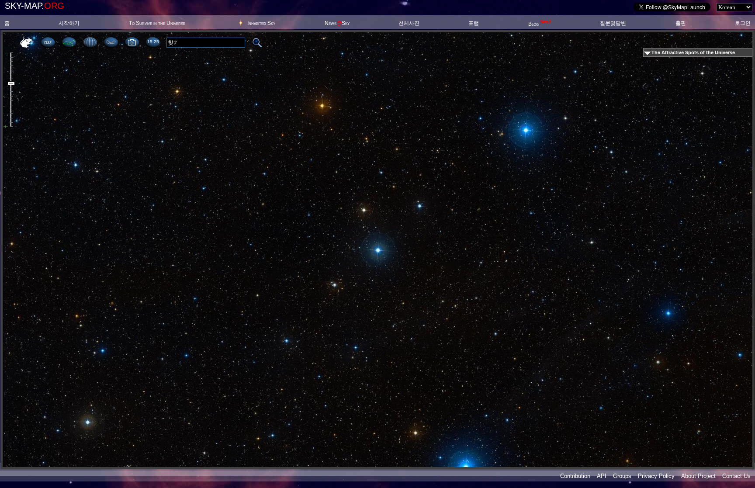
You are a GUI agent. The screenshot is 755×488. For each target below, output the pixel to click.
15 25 (153, 41)
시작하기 (69, 23)
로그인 (743, 23)
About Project (698, 476)
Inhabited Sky (261, 23)
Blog (539, 24)
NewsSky (337, 23)
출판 (680, 23)
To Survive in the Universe (157, 23)
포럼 (473, 23)
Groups (622, 476)
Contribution (575, 476)
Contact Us (736, 476)
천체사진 (408, 23)
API (601, 476)
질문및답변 (613, 23)
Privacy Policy (656, 476)
